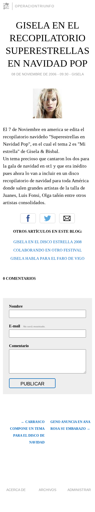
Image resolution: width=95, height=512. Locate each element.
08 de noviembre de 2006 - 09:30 (39, 74)
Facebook (28, 218)
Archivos (47, 490)
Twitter (47, 218)
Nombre (16, 306)
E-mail (27, 326)
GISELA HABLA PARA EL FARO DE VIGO (47, 258)
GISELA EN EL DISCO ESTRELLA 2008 (47, 242)
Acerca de (16, 490)
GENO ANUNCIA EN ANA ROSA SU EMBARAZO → (70, 425)
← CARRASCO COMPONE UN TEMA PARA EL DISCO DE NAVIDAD (27, 432)
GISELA (78, 74)
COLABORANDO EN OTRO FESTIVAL (47, 250)
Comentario (19, 346)
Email (67, 218)
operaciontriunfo (34, 6)
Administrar (79, 490)
